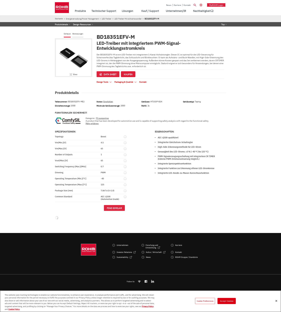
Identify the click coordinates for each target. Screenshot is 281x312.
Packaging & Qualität (124, 81)
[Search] (195, 4)
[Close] (276, 301)
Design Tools (103, 81)
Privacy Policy (148, 306)
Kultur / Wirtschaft (154, 252)
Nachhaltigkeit (202, 11)
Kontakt (187, 5)
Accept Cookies (226, 301)
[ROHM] (62, 8)
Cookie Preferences (205, 301)
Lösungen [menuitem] (127, 11)
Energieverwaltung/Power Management (82, 18)
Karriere (177, 5)
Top (223, 24)
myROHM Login (216, 5)
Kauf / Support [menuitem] (150, 11)
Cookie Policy (14, 309)
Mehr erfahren (92, 123)
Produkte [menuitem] (80, 11)
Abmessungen (77, 34)
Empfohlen (108, 101)
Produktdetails (61, 24)
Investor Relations (124, 252)
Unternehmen (122, 245)
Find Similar (114, 208)
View (75, 74)
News (168, 5)
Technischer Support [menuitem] (103, 11)
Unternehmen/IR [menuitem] (176, 11)
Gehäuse (67, 34)
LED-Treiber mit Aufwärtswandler (128, 18)
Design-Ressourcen (82, 24)
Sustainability (122, 257)
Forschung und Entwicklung (152, 246)
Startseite (59, 18)
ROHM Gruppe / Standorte (186, 257)
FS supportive (102, 118)
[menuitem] (202, 10)
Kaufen (128, 74)
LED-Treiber (106, 18)
